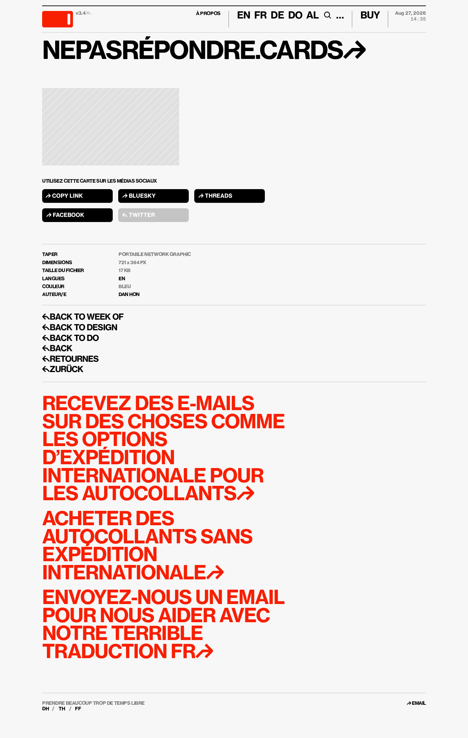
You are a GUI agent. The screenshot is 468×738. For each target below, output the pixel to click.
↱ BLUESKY (139, 196)
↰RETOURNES (70, 359)
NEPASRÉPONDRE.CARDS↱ (203, 52)
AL (312, 16)
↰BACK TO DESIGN (79, 328)
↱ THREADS (215, 196)
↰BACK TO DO (70, 338)
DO (295, 16)
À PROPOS (208, 13)
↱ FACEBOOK (65, 215)
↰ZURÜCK (62, 370)
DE (277, 16)
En (243, 16)
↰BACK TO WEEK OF (82, 317)
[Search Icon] (327, 15)
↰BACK (57, 349)
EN (122, 278)
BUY (370, 16)
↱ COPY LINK (64, 196)
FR (260, 16)
